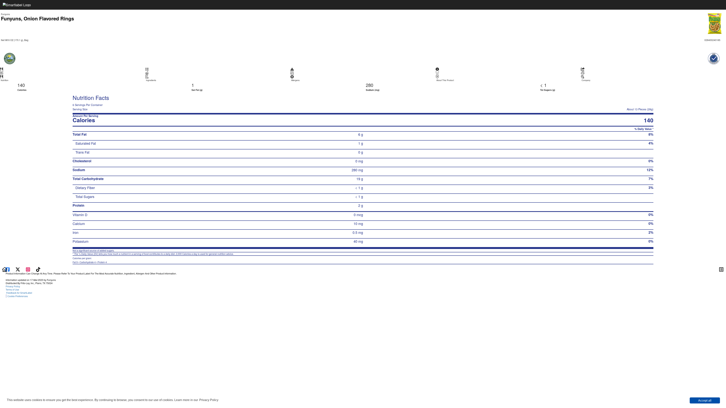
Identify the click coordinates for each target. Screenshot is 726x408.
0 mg (359, 161)
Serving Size (80, 109)
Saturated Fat (85, 143)
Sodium (79, 169)
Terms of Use (13, 289)
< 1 (543, 85)
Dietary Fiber (85, 187)
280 (369, 85)
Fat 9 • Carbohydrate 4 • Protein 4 (90, 260)
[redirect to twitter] (17, 269)
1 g (360, 143)
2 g (360, 205)
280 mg (357, 170)
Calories (21, 90)
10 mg (358, 223)
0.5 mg (358, 232)
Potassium (80, 241)
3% (650, 187)
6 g (360, 134)
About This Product (445, 80)
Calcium (79, 223)
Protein (78, 205)
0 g (360, 152)
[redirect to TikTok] (38, 269)
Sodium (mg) (372, 90)
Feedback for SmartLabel (19, 292)
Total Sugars (84, 196)
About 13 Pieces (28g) (640, 109)
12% (650, 170)
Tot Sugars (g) (547, 90)
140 (21, 85)
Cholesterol (82, 160)
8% (650, 134)
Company (586, 80)
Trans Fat (82, 152)
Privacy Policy (208, 400)
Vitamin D (80, 214)
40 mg (358, 241)
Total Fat (80, 134)
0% (650, 161)
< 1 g (359, 187)
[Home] (4, 269)
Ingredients (151, 80)
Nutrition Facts (91, 97)
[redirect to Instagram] (28, 269)
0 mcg (358, 214)
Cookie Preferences (17, 296)
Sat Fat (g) (197, 90)
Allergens (295, 80)
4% (650, 143)
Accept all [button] (704, 400)
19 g (359, 178)
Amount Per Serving (85, 115)
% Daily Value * (643, 129)
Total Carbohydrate (88, 178)
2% (650, 232)
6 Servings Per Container (88, 105)
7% (650, 178)
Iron (75, 232)
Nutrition (4, 80)
